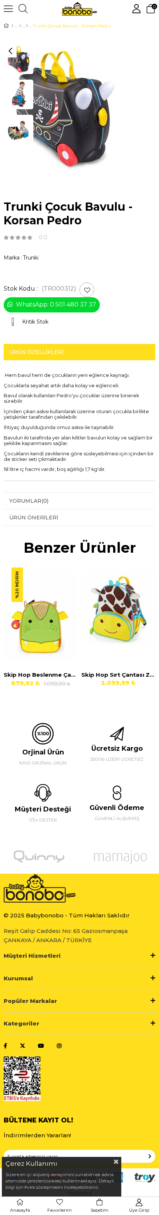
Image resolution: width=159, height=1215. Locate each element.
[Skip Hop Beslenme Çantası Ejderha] (41, 615)
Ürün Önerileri (33, 517)
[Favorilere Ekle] (87, 290)
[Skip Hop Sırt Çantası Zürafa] (118, 615)
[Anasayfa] (12, 26)
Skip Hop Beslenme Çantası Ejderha (41, 674)
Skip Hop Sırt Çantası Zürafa (118, 674)
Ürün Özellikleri (36, 352)
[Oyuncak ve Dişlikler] (20, 26)
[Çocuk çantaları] (27, 26)
